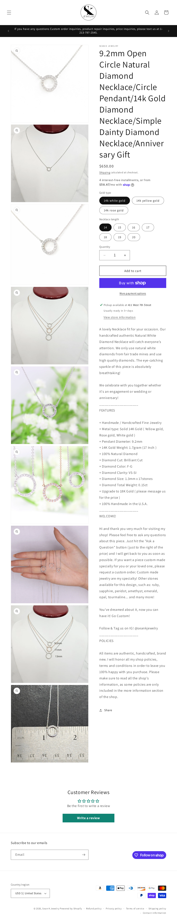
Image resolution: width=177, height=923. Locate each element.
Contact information (154, 912)
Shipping (104, 172)
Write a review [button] (88, 818)
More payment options (133, 293)
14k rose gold (114, 210)
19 (119, 237)
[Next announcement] (168, 31)
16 (133, 227)
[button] (9, 12)
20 (134, 237)
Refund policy (93, 908)
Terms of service (135, 908)
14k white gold (114, 201)
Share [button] (108, 710)
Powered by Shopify (71, 908)
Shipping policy (157, 908)
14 (105, 227)
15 (119, 227)
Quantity (104, 247)
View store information (120, 317)
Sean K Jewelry (50, 908)
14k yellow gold (148, 201)
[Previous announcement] (8, 31)
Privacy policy (114, 908)
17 (148, 227)
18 (105, 237)
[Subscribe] (83, 855)
